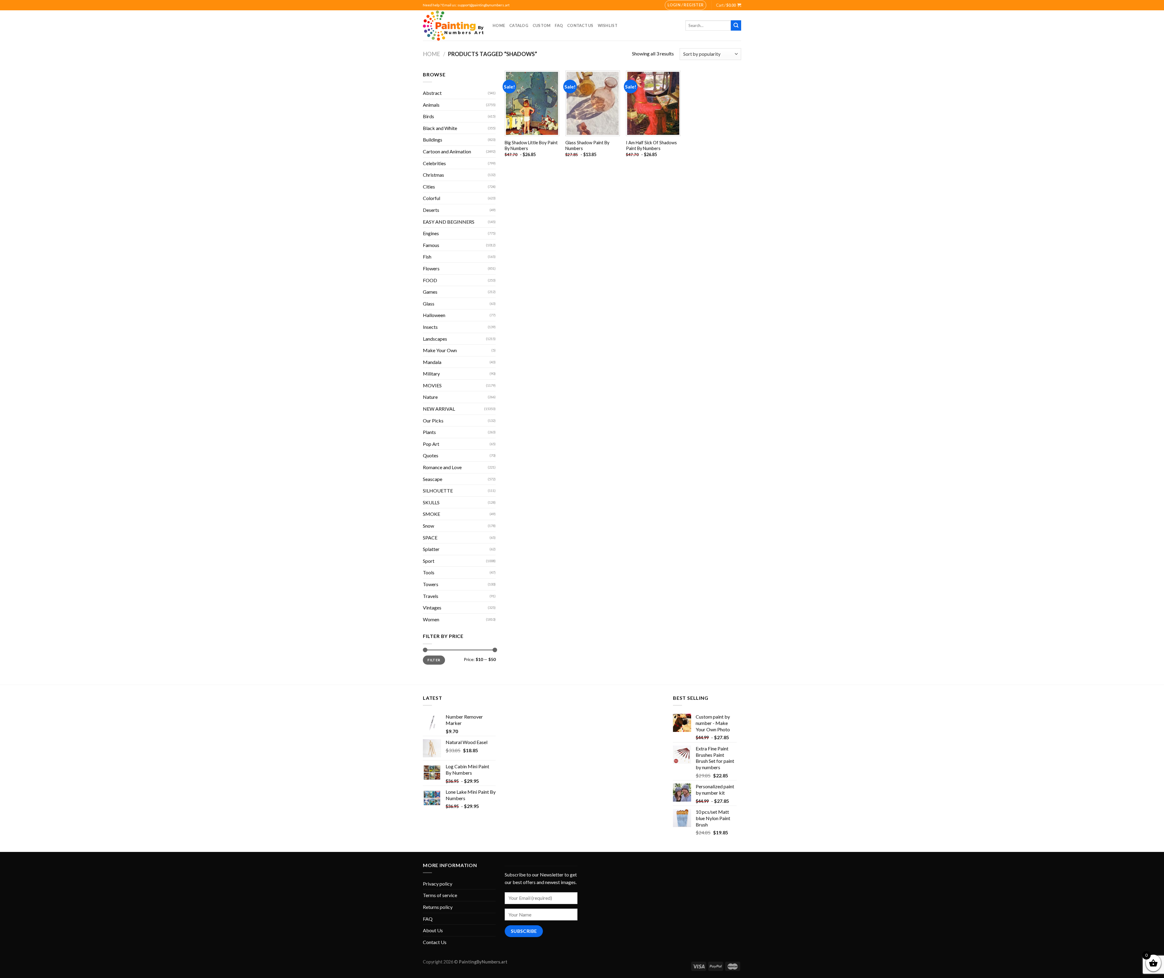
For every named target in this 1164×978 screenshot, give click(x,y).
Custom (542, 25)
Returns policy (438, 907)
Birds (428, 116)
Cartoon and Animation (447, 151)
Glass (428, 303)
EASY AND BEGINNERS (448, 222)
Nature (430, 397)
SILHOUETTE (438, 490)
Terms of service (440, 895)
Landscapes (435, 339)
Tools (428, 572)
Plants (429, 432)
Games (430, 292)
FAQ (559, 25)
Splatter (431, 549)
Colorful (431, 198)
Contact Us (580, 25)
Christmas (433, 175)
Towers (430, 584)
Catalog (518, 25)
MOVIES (432, 385)
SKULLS (431, 502)
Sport (428, 561)
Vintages (432, 607)
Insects (430, 327)
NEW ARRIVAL (439, 409)
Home (499, 25)
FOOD (430, 280)
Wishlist (607, 25)
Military (431, 373)
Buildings (432, 139)
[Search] (736, 25)
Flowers (431, 268)
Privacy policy (437, 883)
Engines (431, 233)
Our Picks (433, 420)
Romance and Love (442, 467)
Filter (433, 660)
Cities (429, 186)
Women (431, 619)
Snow (428, 526)
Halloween (434, 315)
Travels (430, 596)
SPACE (430, 537)
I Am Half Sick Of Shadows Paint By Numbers (651, 145)
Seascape (432, 479)
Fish (427, 256)
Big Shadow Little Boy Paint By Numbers (531, 145)
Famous (431, 245)
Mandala (432, 362)
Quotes (430, 455)
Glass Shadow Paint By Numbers (587, 145)
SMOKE (431, 514)
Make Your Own (440, 350)
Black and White (440, 128)
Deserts (431, 210)
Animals (431, 105)
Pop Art (431, 444)
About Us (433, 930)
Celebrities (434, 163)
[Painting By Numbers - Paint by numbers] (453, 26)
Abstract (432, 93)
